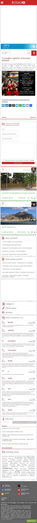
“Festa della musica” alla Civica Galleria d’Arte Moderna (17, 266)
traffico (10, 474)
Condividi (31, 197)
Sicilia (17, 472)
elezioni (26, 461)
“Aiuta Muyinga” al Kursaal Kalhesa (11, 245)
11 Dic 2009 (4, 53)
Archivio (9, 312)
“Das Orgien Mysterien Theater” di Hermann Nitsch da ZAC (18, 272)
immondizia (14, 463)
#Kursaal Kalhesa (13, 100)
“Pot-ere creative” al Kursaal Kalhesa (12, 242)
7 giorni (18, 422)
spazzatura (31, 472)
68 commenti (22, 198)
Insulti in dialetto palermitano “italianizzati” (15, 444)
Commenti (33, 117)
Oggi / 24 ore (30, 422)
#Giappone (5, 100)
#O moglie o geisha (24, 100)
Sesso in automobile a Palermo (12, 431)
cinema (11, 458)
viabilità (5, 477)
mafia (24, 465)
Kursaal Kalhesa (18, 64)
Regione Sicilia (8, 470)
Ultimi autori (11, 308)
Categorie (10, 304)
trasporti (17, 474)
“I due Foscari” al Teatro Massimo (11, 269)
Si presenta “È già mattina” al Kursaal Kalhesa (14, 254)
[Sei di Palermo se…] (18, 216)
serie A (11, 472)
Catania (5, 458)
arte (28, 456)
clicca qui (7, 515)
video (10, 477)
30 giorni (6, 422)
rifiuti (33, 470)
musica (14, 466)
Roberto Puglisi (26, 170)
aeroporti (5, 456)
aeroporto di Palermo (15, 456)
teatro (4, 474)
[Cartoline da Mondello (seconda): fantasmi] (18, 182)
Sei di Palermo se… (9, 227)
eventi (33, 461)
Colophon (4, 498)
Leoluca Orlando (9, 465)
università (24, 474)
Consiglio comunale (16, 460)
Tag (28, 198)
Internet (22, 463)
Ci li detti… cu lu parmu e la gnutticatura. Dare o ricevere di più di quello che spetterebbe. (18, 326)
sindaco (24, 472)
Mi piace (34, 197)
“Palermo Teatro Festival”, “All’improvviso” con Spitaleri (17, 263)
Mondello (32, 465)
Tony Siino (27, 204)
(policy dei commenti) (12, 125)
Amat (24, 456)
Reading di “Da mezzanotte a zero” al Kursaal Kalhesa (17, 248)
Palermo (4, 117)
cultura (4, 461)
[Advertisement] (18, 24)
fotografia (5, 463)
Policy (3, 499)
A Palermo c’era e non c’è (10, 428)
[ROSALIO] (18, 2)
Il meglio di (5, 198)
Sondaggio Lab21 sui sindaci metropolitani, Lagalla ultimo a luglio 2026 (18, 439)
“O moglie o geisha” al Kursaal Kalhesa (16, 59)
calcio (33, 456)
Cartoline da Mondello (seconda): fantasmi (18, 193)
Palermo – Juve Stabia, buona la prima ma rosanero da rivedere (17, 435)
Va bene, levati (31, 521)
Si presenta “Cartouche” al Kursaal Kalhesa (14, 251)
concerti (5, 460)
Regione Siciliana (22, 470)
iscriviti (32, 160)
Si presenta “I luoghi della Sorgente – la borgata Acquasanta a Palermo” (15, 276)
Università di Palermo (27, 475)
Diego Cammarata (15, 461)
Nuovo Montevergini (28, 466)
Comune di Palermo (25, 458)
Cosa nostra (30, 460)
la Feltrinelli (31, 463)
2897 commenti (21, 232)
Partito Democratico (20, 468)
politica (32, 468)
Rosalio (28, 53)
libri (19, 465)
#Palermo (4, 102)
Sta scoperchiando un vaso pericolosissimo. (13, 374)
